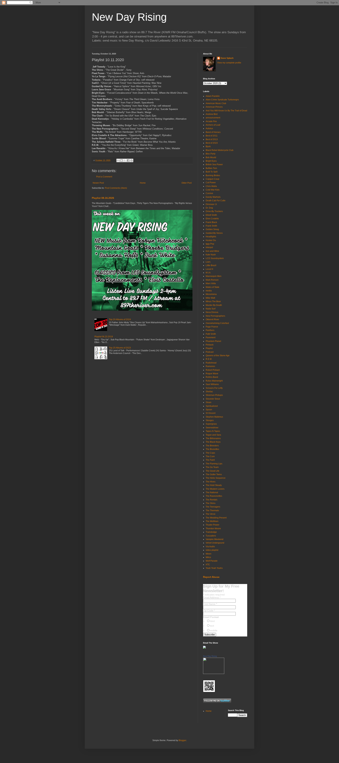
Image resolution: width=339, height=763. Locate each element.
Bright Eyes (211, 161)
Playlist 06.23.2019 (103, 336)
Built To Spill (212, 172)
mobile (213, 630)
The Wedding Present (216, 518)
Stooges (210, 420)
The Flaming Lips (214, 463)
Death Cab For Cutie (215, 200)
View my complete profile (229, 62)
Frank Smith (211, 226)
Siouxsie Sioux (213, 399)
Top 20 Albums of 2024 (120, 319)
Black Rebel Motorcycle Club (219, 150)
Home (143, 183)
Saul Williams (212, 384)
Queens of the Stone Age (218, 355)
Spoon (209, 409)
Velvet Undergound (215, 543)
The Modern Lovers (215, 489)
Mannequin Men (213, 276)
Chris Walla (211, 186)
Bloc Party (210, 153)
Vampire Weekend (214, 539)
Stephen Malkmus (214, 417)
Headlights (211, 236)
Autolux (209, 128)
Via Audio (210, 546)
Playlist (209, 348)
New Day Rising (129, 17)
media (209, 290)
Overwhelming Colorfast (217, 323)
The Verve (210, 514)
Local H (209, 269)
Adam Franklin (213, 96)
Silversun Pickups (214, 395)
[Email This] (118, 160)
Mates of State (212, 287)
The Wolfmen (212, 521)
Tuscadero (211, 536)
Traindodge (211, 532)
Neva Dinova (212, 312)
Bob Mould (211, 157)
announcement (213, 117)
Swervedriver (212, 427)
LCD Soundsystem (215, 258)
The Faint (210, 460)
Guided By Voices (214, 233)
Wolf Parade (212, 561)
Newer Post (98, 183)
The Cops (210, 453)
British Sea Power (214, 164)
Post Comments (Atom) (116, 188)
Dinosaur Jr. (211, 204)
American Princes (214, 107)
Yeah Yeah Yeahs (214, 568)
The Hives (210, 481)
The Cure (210, 456)
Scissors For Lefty (214, 388)
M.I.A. (208, 272)
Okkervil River (212, 319)
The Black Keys (213, 442)
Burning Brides (213, 175)
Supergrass (211, 424)
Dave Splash (227, 58)
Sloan (208, 402)
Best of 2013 (212, 139)
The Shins (210, 503)
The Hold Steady (214, 485)
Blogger (182, 740)
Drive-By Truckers (214, 211)
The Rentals (211, 499)
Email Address (212, 597)
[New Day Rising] (213, 673)
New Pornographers (215, 316)
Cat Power (211, 182)
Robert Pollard (213, 370)
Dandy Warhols (213, 197)
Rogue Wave (212, 373)
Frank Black (211, 222)
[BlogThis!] (121, 160)
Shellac (209, 391)
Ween (208, 554)
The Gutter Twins (214, 474)
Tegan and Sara (213, 435)
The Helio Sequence (215, 478)
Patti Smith (211, 334)
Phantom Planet (213, 341)
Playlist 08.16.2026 (103, 197)
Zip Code (209, 610)
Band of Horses (213, 132)
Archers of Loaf (213, 125)
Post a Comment (104, 176)
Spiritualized (212, 406)
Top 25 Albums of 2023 (120, 348)
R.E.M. (209, 359)
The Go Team (212, 467)
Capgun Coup (212, 179)
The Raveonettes (214, 496)
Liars (208, 262)
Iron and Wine (212, 251)
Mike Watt (210, 298)
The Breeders (212, 445)
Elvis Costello (212, 218)
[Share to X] (125, 160)
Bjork (208, 146)
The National (212, 492)
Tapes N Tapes (213, 431)
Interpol (209, 247)
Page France (212, 326)
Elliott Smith (211, 215)
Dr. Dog (209, 208)
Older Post (187, 183)
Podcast (209, 352)
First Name (210, 604)
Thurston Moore (213, 528)
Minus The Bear (213, 301)
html (212, 621)
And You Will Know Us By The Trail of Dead (226, 110)
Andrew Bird (212, 114)
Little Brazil (211, 265)
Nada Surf (210, 308)
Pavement (210, 337)
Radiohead (211, 363)
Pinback (209, 345)
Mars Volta (211, 283)
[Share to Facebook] (128, 160)
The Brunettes (212, 449)
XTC (208, 564)
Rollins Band (212, 377)
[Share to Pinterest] (131, 160)
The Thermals (212, 510)
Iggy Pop (210, 244)
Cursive (209, 193)
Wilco (208, 557)
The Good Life (212, 471)
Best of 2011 (212, 135)
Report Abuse (211, 577)
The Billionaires (213, 438)
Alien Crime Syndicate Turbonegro (222, 99)
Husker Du (211, 240)
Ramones (210, 366)
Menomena (211, 294)
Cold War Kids (212, 190)
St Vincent (210, 413)
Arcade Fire (211, 121)
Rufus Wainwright (214, 381)
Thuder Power (212, 525)
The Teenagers (213, 507)
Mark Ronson (212, 280)
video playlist (212, 550)
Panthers (210, 330)
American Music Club (216, 103)
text (212, 625)
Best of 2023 (212, 143)
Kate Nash (211, 254)
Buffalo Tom (211, 168)
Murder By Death (214, 305)
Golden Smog (212, 229)
